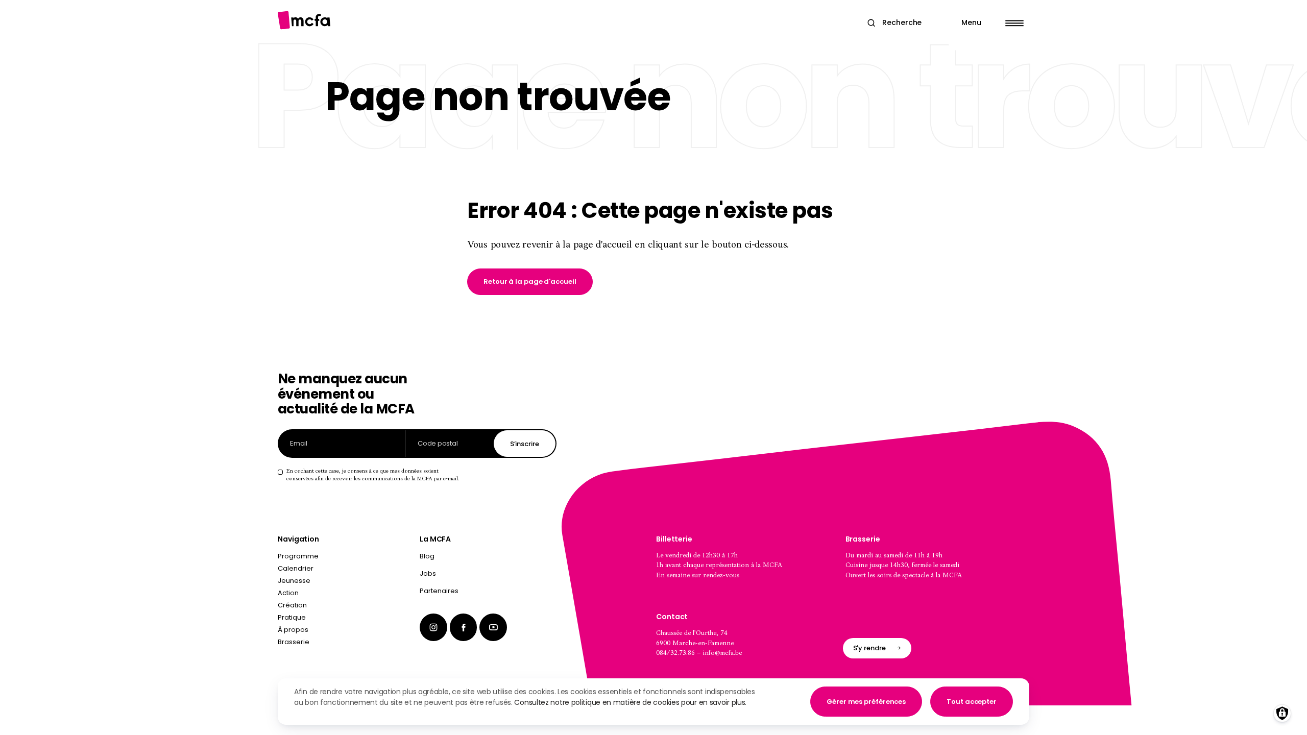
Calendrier (295, 568)
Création (292, 605)
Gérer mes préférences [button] (866, 701)
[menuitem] (488, 558)
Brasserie (293, 642)
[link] (530, 281)
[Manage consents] (1282, 713)
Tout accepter (972, 701)
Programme (298, 556)
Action (288, 593)
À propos (293, 629)
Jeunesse (294, 580)
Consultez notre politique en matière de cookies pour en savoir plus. (630, 702)
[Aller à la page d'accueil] (304, 20)
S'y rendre (869, 648)
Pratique (292, 617)
